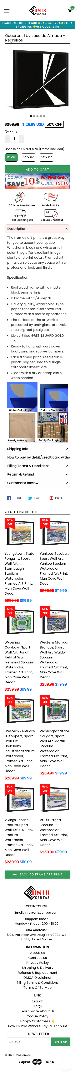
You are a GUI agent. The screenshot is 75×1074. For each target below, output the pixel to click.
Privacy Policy (37, 962)
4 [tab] (41, 116)
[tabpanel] (37, 79)
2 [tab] (34, 116)
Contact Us (37, 957)
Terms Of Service (37, 987)
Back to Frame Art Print (40, 874)
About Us (37, 952)
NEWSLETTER (38, 1034)
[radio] (11, 157)
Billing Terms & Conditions (37, 982)
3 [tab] (37, 116)
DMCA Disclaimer (37, 977)
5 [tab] (44, 116)
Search (37, 1001)
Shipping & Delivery (37, 967)
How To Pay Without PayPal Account (37, 1026)
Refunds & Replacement (38, 972)
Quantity (11, 131)
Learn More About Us (37, 1011)
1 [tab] (31, 116)
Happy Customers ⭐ (37, 1021)
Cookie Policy (37, 1016)
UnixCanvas (23, 1055)
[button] (37, 228)
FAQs (37, 1006)
